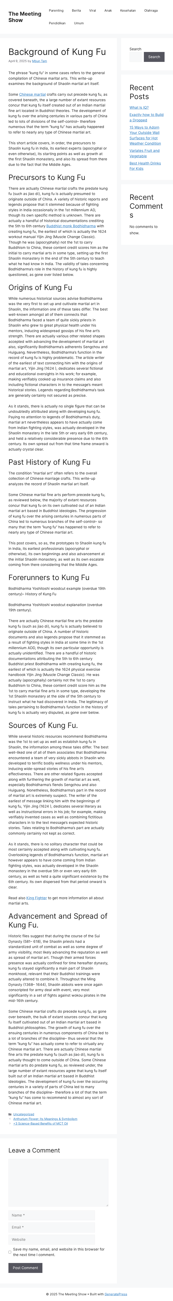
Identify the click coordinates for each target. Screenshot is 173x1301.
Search (135, 49)
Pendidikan (57, 23)
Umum (79, 23)
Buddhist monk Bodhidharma (71, 226)
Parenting (56, 10)
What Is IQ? (139, 107)
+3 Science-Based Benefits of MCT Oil (40, 1123)
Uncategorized (23, 1114)
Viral (92, 10)
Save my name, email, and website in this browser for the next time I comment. (58, 1252)
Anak (108, 10)
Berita (76, 10)
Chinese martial (32, 94)
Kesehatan (128, 10)
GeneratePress (116, 1294)
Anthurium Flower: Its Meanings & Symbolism (45, 1119)
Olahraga (151, 10)
